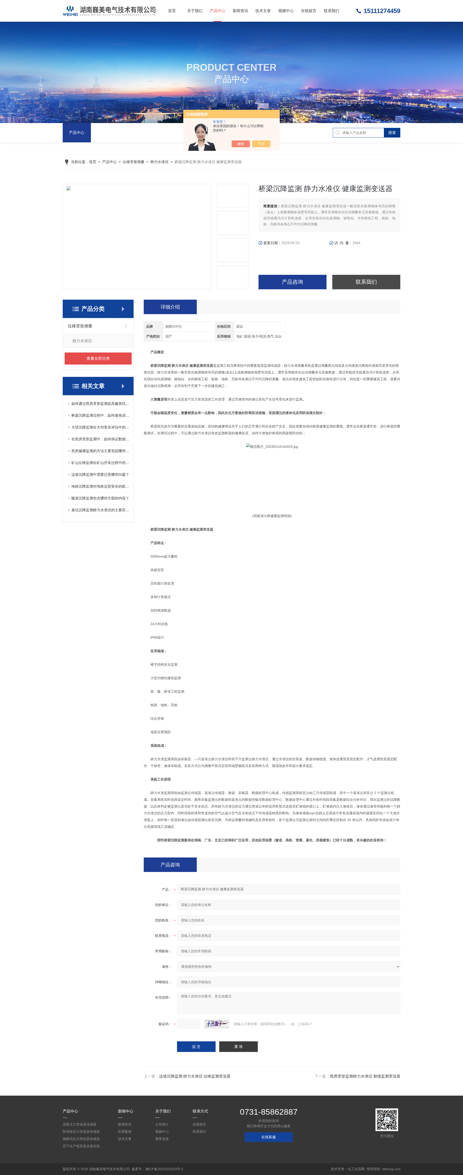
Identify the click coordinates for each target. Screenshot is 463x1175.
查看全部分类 (98, 358)
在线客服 (268, 1137)
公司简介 (162, 1124)
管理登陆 (373, 1169)
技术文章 (263, 11)
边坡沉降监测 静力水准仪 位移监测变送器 (195, 1076)
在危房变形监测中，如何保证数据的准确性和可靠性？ (100, 439)
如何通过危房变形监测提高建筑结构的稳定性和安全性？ (100, 403)
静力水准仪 (159, 162)
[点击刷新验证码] (217, 1024)
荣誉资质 (162, 1139)
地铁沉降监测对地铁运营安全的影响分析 (100, 486)
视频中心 (286, 11)
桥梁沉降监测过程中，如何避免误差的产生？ (100, 415)
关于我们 (195, 11)
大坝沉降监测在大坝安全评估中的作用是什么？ (100, 427)
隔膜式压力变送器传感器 (81, 1139)
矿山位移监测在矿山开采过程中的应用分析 (100, 463)
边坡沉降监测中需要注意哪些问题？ (100, 474)
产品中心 (217, 11)
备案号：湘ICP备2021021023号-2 (157, 1169)
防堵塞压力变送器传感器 (81, 1132)
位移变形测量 (133, 162)
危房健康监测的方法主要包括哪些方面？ (100, 451)
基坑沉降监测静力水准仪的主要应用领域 (100, 510)
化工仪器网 (356, 1169)
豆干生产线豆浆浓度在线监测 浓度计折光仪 (81, 1147)
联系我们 (331, 11)
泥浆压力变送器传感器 (79, 1124)
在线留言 (308, 11)
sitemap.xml (391, 1169)
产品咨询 (292, 282)
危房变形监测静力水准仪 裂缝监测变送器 (365, 1076)
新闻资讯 (240, 11)
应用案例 (124, 1132)
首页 (172, 11)
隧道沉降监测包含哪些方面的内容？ (100, 498)
